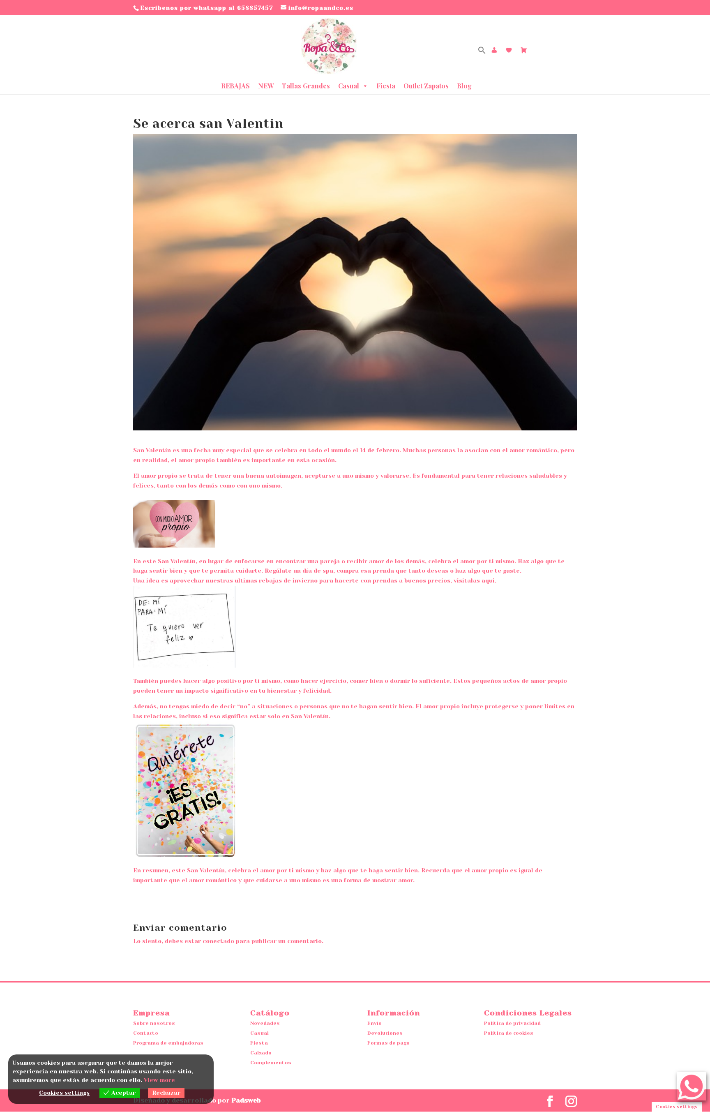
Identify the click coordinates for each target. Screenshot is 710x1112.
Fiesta (385, 85)
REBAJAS (235, 85)
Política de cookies (508, 1033)
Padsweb (246, 1100)
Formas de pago (388, 1043)
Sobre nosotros (154, 1023)
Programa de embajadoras (168, 1043)
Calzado (261, 1053)
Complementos (270, 1063)
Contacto (145, 1033)
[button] (482, 52)
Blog (464, 85)
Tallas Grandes (306, 85)
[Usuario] (494, 50)
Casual (348, 85)
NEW (266, 85)
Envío (374, 1023)
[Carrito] (523, 50)
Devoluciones (385, 1033)
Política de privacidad (512, 1023)
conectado (218, 941)
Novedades (265, 1023)
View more (159, 1080)
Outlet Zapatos (426, 85)
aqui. (489, 580)
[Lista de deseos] (509, 50)
